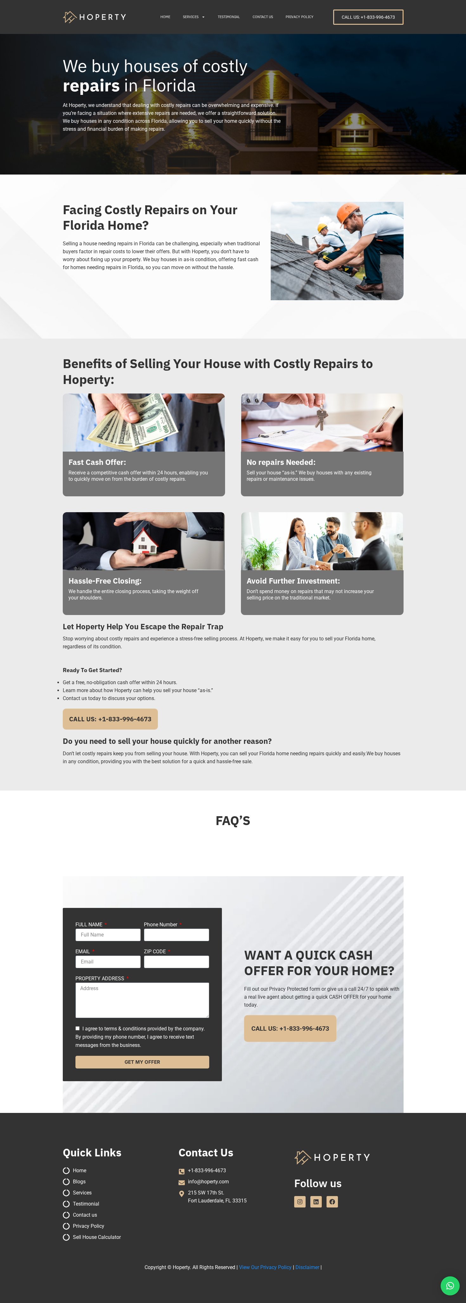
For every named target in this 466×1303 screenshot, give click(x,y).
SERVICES (190, 17)
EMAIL (83, 952)
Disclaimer (307, 1267)
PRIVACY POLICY (300, 17)
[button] (450, 1285)
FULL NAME (89, 925)
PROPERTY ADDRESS (100, 979)
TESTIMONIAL (229, 17)
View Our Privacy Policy (265, 1267)
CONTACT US (263, 17)
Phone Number (161, 925)
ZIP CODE (155, 952)
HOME (165, 17)
